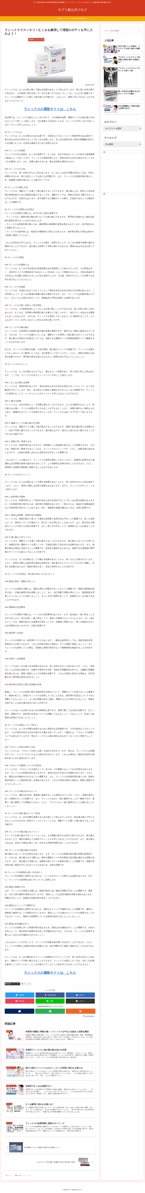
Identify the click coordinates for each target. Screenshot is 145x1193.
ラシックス (27, 984)
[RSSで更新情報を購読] (80, 1011)
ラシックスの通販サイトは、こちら (50, 109)
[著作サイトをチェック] (19, 1011)
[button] (80, 1001)
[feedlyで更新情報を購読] (50, 1011)
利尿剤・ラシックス (13, 984)
